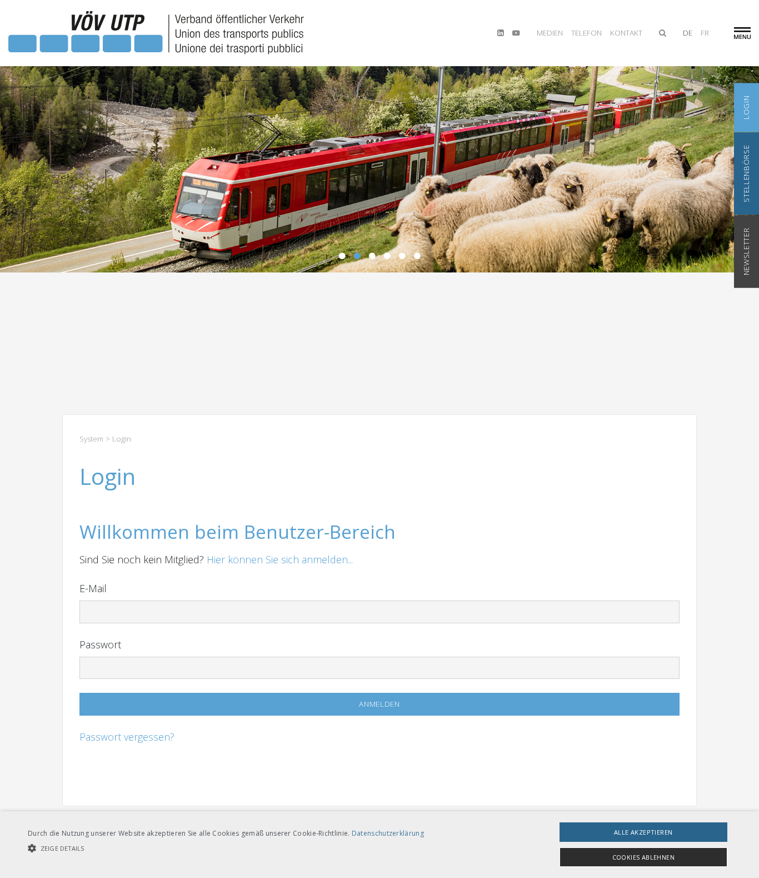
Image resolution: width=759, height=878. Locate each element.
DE (687, 33)
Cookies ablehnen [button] (643, 857)
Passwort (100, 644)
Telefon (586, 33)
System (91, 439)
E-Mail (93, 588)
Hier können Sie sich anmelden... (280, 559)
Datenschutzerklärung (388, 833)
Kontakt (626, 33)
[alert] (379, 844)
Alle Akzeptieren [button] (643, 832)
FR (705, 33)
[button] (226, 848)
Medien (550, 33)
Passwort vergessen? (126, 736)
